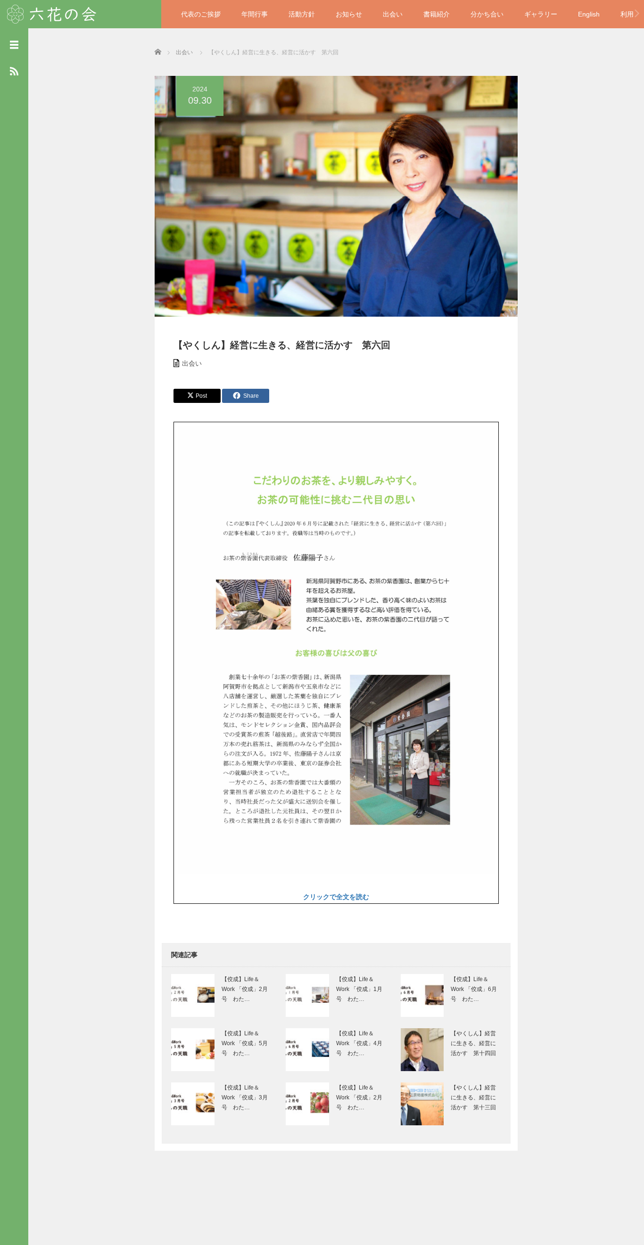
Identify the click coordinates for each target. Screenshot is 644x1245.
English (589, 14)
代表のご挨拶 (201, 14)
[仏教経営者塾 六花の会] (52, 13)
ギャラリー (540, 14)
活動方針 (302, 14)
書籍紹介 (436, 14)
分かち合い (487, 14)
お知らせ (349, 14)
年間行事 (254, 14)
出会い (393, 14)
